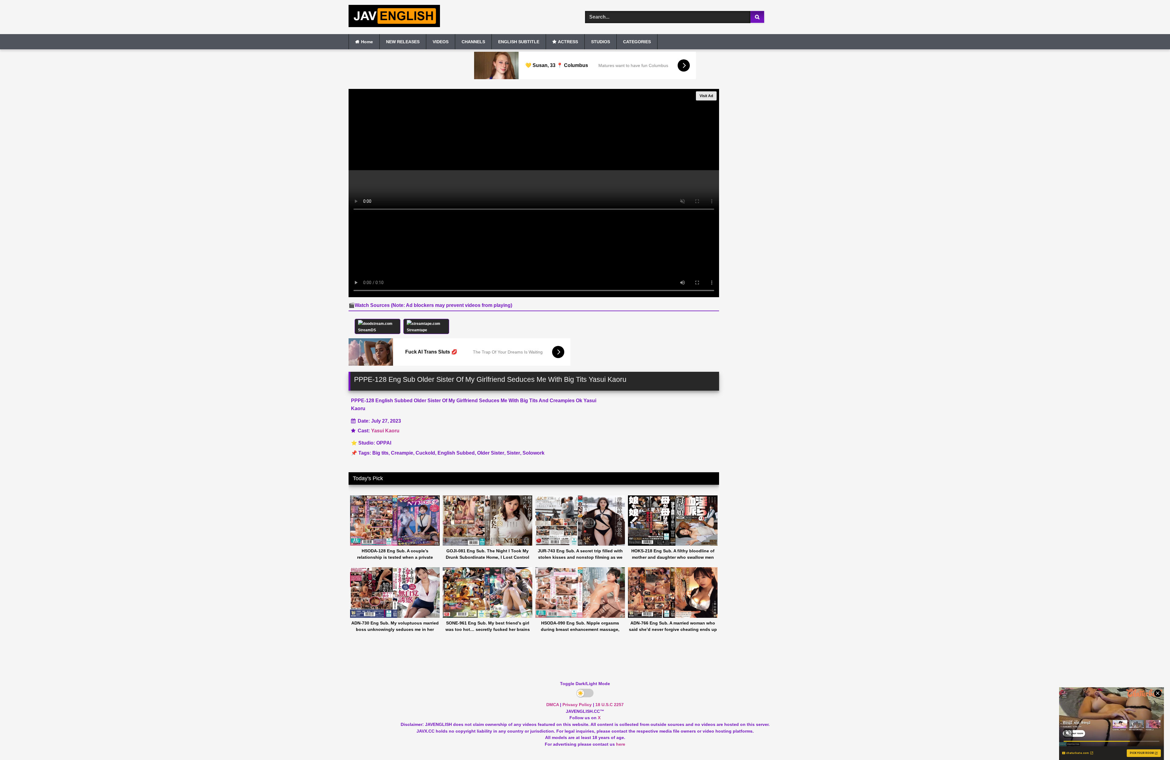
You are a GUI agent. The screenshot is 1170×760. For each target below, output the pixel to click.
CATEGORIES (637, 41)
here (620, 744)
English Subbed (456, 453)
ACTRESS (568, 41)
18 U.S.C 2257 (609, 704)
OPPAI (383, 442)
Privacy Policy (577, 704)
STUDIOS (600, 41)
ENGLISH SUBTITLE (518, 41)
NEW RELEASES (403, 41)
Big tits (380, 453)
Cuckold (425, 453)
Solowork (533, 453)
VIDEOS (440, 41)
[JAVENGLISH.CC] (394, 17)
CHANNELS (473, 41)
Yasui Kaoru (385, 430)
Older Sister (490, 453)
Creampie (402, 453)
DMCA (552, 704)
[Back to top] (1151, 742)
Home (367, 41)
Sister (513, 453)
